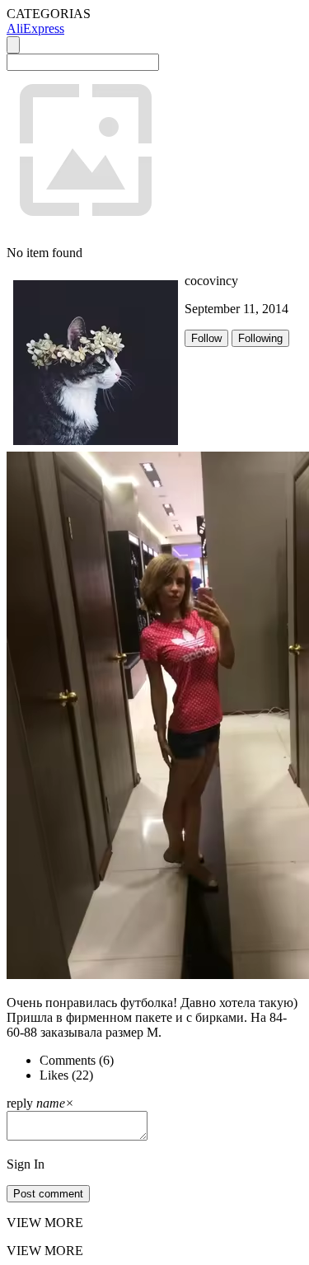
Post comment (48, 1194)
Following (260, 338)
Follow (206, 338)
